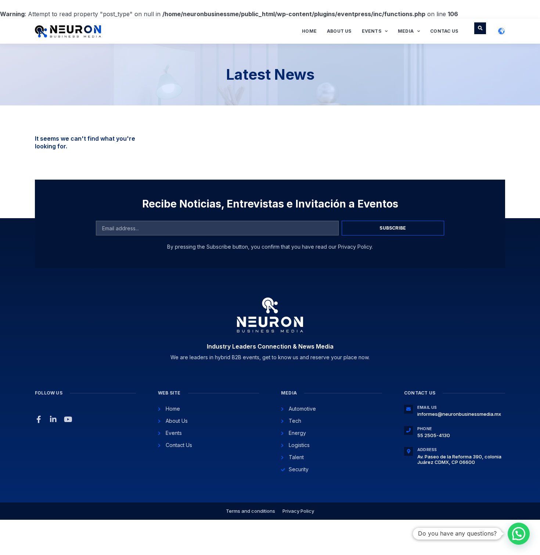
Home (309, 31)
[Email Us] (408, 409)
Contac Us (444, 31)
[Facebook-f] (38, 419)
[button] (480, 28)
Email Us (427, 407)
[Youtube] (68, 419)
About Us (339, 31)
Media (406, 31)
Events (371, 31)
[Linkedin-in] (53, 419)
